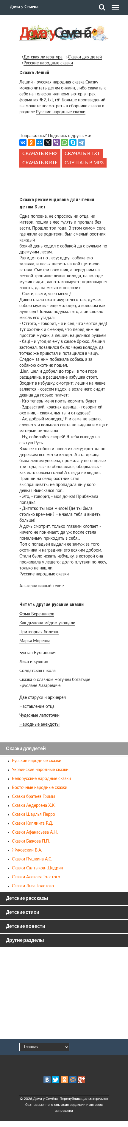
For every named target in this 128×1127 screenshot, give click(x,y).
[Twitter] (55, 1079)
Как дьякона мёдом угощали (47, 623)
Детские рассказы (27, 898)
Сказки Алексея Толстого (36, 877)
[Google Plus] (81, 1079)
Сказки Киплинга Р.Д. (32, 823)
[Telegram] (81, 142)
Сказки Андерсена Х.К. (33, 806)
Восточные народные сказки (39, 788)
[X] (47, 142)
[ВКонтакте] (22, 142)
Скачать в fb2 (39, 153)
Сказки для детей (85, 57)
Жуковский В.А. (27, 850)
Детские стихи (22, 912)
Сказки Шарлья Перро (33, 814)
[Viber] (56, 142)
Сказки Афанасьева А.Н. (35, 832)
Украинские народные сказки (40, 770)
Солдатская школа (37, 671)
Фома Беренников (36, 614)
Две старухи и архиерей (42, 698)
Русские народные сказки (48, 63)
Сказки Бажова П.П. (31, 841)
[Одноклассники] (31, 142)
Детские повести (25, 926)
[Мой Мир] (39, 142)
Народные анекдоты (39, 724)
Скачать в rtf (39, 162)
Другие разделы (25, 940)
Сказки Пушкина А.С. (32, 859)
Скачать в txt (82, 153)
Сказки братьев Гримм (33, 797)
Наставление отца (36, 707)
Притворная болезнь (39, 632)
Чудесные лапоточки (39, 715)
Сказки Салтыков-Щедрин (37, 868)
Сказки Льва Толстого (33, 886)
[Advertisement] (64, 181)
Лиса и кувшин (33, 662)
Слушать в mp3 (84, 162)
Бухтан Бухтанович (37, 653)
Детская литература (43, 57)
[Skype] (73, 142)
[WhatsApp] (64, 142)
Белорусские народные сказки (41, 779)
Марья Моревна (34, 641)
